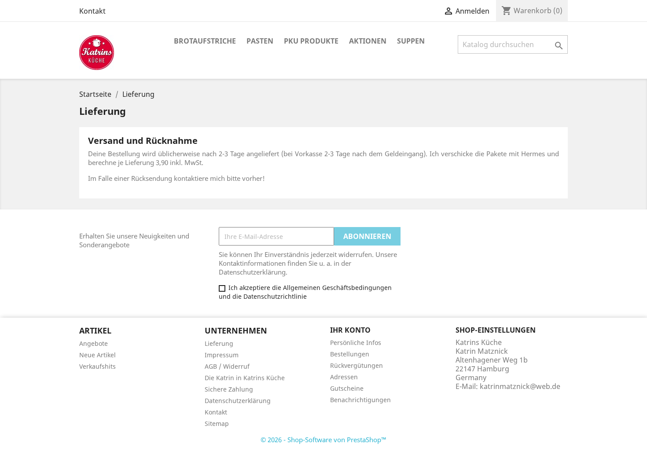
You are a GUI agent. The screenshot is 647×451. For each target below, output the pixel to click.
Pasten (259, 41)
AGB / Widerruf (227, 366)
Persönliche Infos (355, 342)
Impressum (222, 355)
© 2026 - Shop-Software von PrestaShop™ (323, 439)
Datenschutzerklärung (238, 400)
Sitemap (217, 423)
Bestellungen (349, 354)
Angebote (93, 343)
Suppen (411, 41)
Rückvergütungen (356, 365)
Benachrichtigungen (360, 400)
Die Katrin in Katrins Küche (245, 378)
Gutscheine (347, 388)
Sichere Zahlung (229, 389)
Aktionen (367, 41)
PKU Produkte (311, 41)
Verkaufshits (97, 366)
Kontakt (92, 11)
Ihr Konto (350, 330)
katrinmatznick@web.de (520, 386)
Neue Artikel (97, 355)
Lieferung (219, 343)
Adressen (344, 377)
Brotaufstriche (205, 41)
